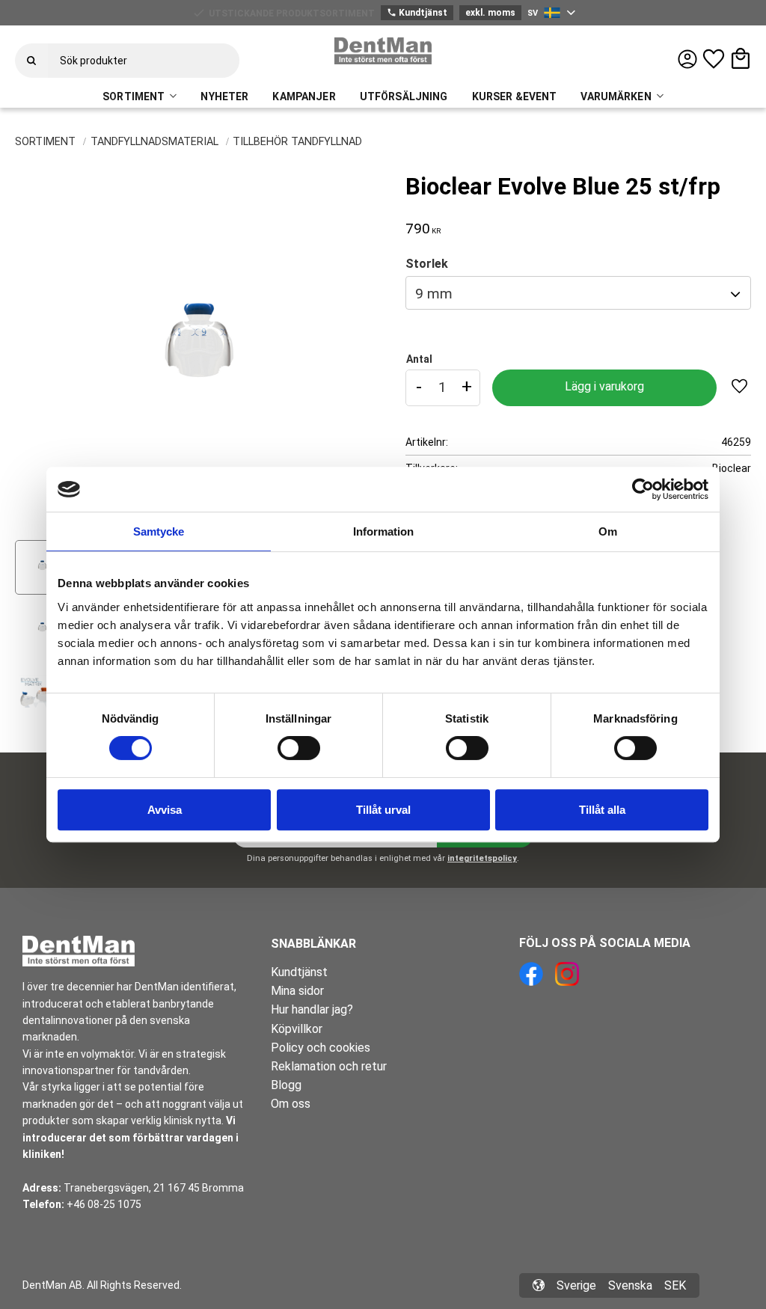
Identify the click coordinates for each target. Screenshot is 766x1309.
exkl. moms (490, 12)
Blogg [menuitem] (286, 1085)
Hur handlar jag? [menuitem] (312, 1009)
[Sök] (31, 60)
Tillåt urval (383, 809)
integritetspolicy (482, 858)
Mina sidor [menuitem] (297, 991)
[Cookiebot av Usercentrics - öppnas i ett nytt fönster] (642, 489)
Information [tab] (383, 531)
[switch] (299, 748)
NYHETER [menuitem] (224, 96)
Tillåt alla (602, 809)
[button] (713, 59)
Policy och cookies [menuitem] (320, 1047)
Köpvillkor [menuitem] (296, 1029)
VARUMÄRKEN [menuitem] (615, 96)
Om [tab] (607, 531)
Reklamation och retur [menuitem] (329, 1066)
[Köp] (604, 388)
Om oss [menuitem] (290, 1104)
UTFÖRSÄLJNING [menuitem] (404, 96)
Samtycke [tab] (158, 531)
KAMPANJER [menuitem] (303, 96)
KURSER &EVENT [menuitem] (514, 96)
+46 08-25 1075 (104, 1204)
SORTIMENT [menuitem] (133, 96)
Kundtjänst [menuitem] (299, 972)
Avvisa (164, 809)
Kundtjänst (417, 12)
